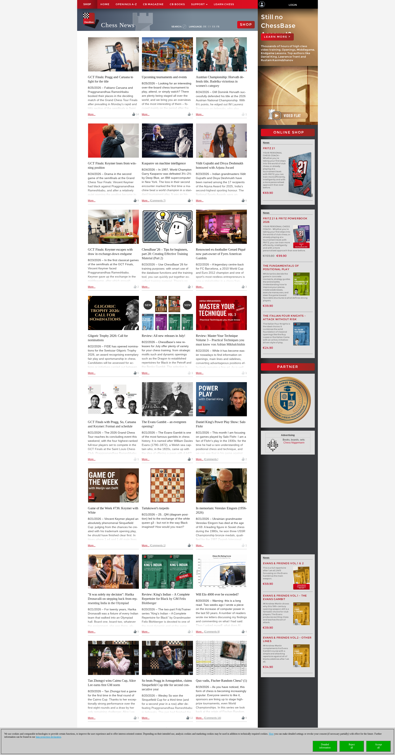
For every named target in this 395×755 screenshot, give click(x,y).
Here (271, 733)
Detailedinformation (325, 746)
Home (104, 4)
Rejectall (352, 746)
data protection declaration (48, 736)
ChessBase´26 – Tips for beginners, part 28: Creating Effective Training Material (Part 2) (165, 254)
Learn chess (224, 4)
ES (213, 26)
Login (293, 4)
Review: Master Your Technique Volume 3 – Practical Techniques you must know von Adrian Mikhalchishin (220, 340)
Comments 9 (212, 631)
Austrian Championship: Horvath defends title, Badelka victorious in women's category (220, 81)
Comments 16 (212, 718)
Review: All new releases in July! (163, 335)
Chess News (118, 25)
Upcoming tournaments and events (164, 77)
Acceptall (378, 746)
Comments (211, 459)
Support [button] (198, 4)
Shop (87, 4)
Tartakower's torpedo (155, 508)
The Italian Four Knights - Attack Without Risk (284, 317)
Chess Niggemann (293, 442)
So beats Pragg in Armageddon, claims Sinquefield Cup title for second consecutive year (167, 685)
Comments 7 (158, 200)
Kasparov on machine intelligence (164, 163)
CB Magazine (153, 4)
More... (91, 114)
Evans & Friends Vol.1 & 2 (283, 563)
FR (218, 26)
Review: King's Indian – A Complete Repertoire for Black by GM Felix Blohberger (166, 599)
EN (209, 26)
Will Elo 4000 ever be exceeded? (217, 594)
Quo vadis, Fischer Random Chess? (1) (221, 680)
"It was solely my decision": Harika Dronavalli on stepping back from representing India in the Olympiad (112, 599)
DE (205, 26)
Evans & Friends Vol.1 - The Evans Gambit (285, 597)
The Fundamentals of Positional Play (281, 267)
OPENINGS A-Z (126, 4)
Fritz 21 (269, 148)
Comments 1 (158, 545)
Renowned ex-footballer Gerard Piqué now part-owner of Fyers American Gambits (220, 254)
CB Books (177, 4)
